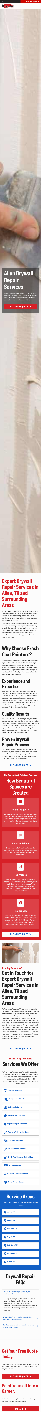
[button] (20, 306)
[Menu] (38, 6)
